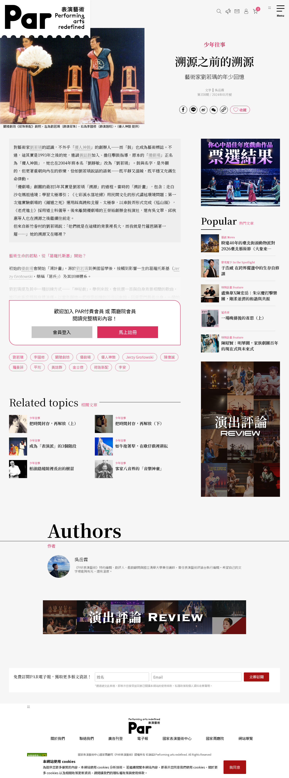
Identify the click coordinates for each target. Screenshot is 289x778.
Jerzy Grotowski (140, 357)
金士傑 (78, 367)
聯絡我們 (86, 738)
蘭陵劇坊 (62, 357)
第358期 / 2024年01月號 (214, 94)
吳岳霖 (219, 90)
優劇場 (154, 155)
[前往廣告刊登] (228, 11)
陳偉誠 (113, 297)
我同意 (234, 767)
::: (269, 7)
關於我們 (58, 738)
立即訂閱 (256, 676)
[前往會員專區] (246, 11)
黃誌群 (85, 155)
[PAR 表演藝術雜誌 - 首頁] (45, 19)
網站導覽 (245, 738)
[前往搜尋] (219, 11)
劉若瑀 (36, 147)
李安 (122, 367)
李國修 (39, 357)
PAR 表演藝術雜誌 (144, 726)
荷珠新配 (101, 367)
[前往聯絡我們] (237, 11)
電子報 (142, 738)
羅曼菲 (18, 367)
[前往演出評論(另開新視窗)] (240, 429)
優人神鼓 (83, 147)
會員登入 (62, 332)
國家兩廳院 (215, 738)
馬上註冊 (128, 332)
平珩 (37, 367)
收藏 (243, 110)
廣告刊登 (115, 738)
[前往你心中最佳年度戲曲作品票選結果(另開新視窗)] (240, 172)
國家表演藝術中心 (177, 738)
